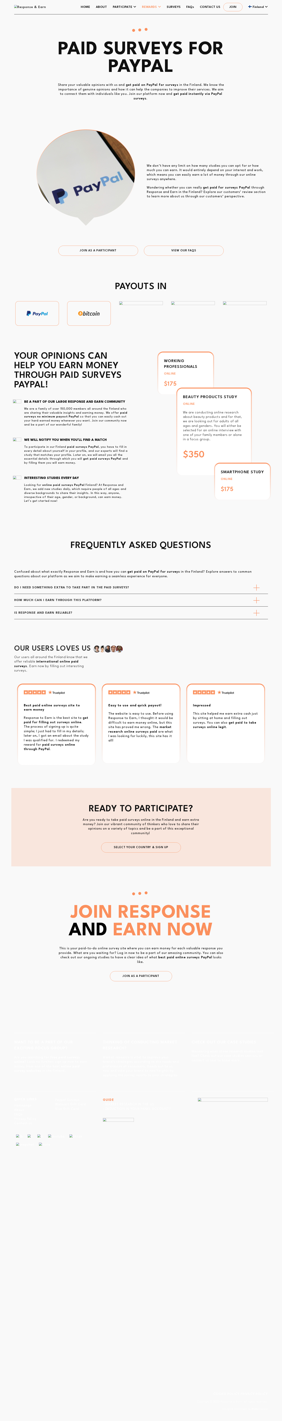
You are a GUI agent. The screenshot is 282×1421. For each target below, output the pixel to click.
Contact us (23, 1123)
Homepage (23, 1105)
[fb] (19, 1136)
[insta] (44, 1144)
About (19, 1110)
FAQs (18, 1114)
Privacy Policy (25, 1119)
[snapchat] (25, 1144)
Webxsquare (259, 1409)
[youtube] (56, 1136)
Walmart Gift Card (70, 1104)
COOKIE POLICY (226, 1394)
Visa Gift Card (67, 1109)
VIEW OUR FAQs (183, 250)
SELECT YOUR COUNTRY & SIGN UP (141, 847)
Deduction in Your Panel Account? (138, 1109)
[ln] (40, 1136)
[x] (30, 1136)
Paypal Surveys (67, 1100)
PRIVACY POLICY (254, 1394)
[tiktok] (76, 1136)
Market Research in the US (129, 1104)
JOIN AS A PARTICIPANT (98, 250)
